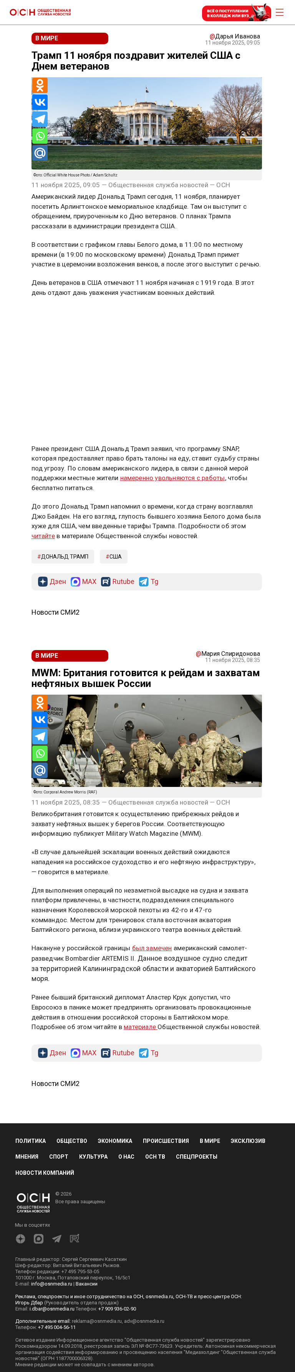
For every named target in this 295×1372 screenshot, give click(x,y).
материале (140, 1027)
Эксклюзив (248, 1141)
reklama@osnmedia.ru (97, 1321)
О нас (126, 1157)
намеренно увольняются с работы (172, 478)
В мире (210, 1141)
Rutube (123, 581)
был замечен (152, 948)
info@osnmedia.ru (51, 1284)
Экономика (115, 1141)
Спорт (58, 1157)
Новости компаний (44, 1173)
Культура (93, 1157)
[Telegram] (40, 119)
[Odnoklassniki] (40, 85)
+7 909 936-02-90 (117, 1309)
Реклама (55, 315)
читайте (43, 536)
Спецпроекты (196, 1157)
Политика (30, 1141)
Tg (154, 581)
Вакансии (87, 1284)
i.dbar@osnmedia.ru (52, 1309)
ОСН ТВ (155, 1157)
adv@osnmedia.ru (144, 1321)
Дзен (58, 581)
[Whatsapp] (40, 136)
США (115, 557)
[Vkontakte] (40, 102)
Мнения (26, 1157)
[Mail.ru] (40, 153)
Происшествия (166, 1141)
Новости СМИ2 (55, 612)
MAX (89, 581)
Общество (71, 1141)
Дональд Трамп (64, 557)
